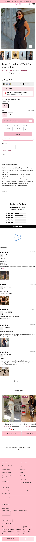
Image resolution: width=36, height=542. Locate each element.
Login (21, 466)
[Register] (29, 497)
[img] (4, 252)
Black (5, 106)
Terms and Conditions (8, 466)
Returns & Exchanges (25, 482)
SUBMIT (18, 134)
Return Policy (5, 481)
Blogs (21, 472)
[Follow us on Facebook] (4, 513)
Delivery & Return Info (9, 164)
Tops (8, 527)
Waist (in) (16, 125)
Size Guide (23, 479)
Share (3, 154)
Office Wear (11, 531)
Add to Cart (11, 433)
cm (27, 121)
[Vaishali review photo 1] (4, 275)
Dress (3, 527)
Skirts (24, 534)
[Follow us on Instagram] (8, 513)
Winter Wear (13, 534)
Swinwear (13, 527)
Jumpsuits (20, 527)
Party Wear (18, 529)
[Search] (29, 4)
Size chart (31, 111)
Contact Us (23, 476)
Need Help (5, 191)
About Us (22, 469)
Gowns (4, 531)
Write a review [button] (18, 227)
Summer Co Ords (20, 531)
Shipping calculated (14, 73)
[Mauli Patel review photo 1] (4, 342)
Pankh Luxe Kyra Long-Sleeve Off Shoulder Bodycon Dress (11, 424)
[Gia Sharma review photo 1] (4, 300)
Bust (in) (6, 125)
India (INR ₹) (6, 521)
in (30, 121)
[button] (6, 80)
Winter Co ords (27, 529)
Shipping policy (6, 472)
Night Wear (27, 527)
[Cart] (33, 4)
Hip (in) (25, 125)
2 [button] (17, 381)
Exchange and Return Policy (8, 477)
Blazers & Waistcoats (8, 529)
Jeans (20, 534)
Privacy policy (6, 469)
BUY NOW (25, 539)
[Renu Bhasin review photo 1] (4, 371)
